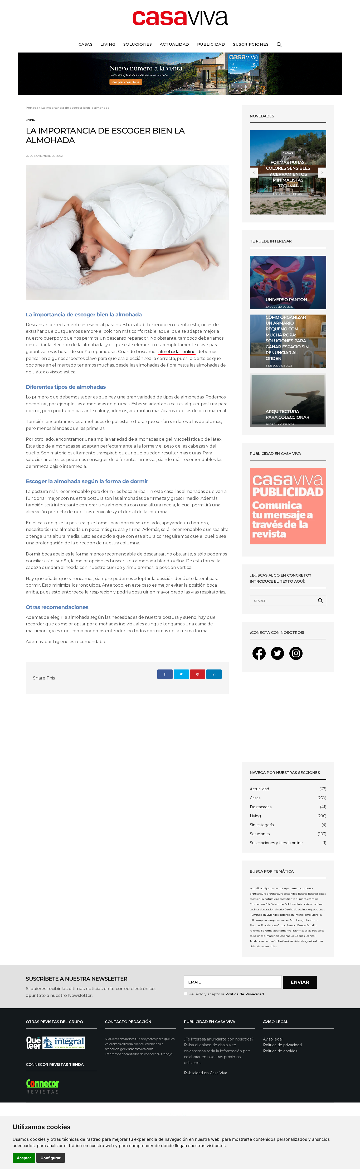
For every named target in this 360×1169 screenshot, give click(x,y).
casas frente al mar (292, 899)
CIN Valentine (275, 904)
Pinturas (311, 920)
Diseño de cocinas (296, 909)
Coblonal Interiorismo (299, 904)
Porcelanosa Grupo (273, 925)
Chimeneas (257, 904)
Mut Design (297, 920)
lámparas (274, 920)
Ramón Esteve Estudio (301, 925)
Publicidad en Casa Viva (205, 1073)
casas (322, 893)
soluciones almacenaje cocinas (270, 936)
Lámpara (261, 920)
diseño (279, 909)
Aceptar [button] (24, 1158)
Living (107, 44)
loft (252, 920)
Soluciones (137, 44)
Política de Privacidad (244, 994)
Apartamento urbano (298, 888)
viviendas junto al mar (308, 941)
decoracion (267, 909)
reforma (255, 930)
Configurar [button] (51, 1158)
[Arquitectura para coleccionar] (288, 400)
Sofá (314, 930)
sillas (308, 930)
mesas (285, 920)
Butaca (302, 893)
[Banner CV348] (180, 73)
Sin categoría (262, 825)
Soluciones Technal (303, 936)
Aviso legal (273, 1039)
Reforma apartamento (276, 930)
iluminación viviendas (264, 914)
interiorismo (303, 914)
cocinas (254, 909)
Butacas (313, 893)
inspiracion (286, 914)
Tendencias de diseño (263, 941)
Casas (86, 44)
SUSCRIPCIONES (251, 44)
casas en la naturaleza (264, 899)
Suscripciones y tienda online (276, 843)
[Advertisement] (288, 717)
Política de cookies (280, 1051)
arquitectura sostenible (282, 893)
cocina (318, 904)
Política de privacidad (282, 1045)
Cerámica (311, 899)
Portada (32, 108)
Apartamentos (273, 888)
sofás (321, 930)
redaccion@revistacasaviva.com (129, 1049)
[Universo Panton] (288, 282)
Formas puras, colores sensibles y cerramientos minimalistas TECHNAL (288, 174)
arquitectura (258, 893)
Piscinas (255, 925)
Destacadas (260, 807)
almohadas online (177, 351)
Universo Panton (286, 299)
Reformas (298, 930)
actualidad (257, 888)
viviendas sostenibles (263, 946)
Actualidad (174, 44)
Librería (317, 914)
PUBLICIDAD (211, 44)
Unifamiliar (285, 941)
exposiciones (316, 909)
